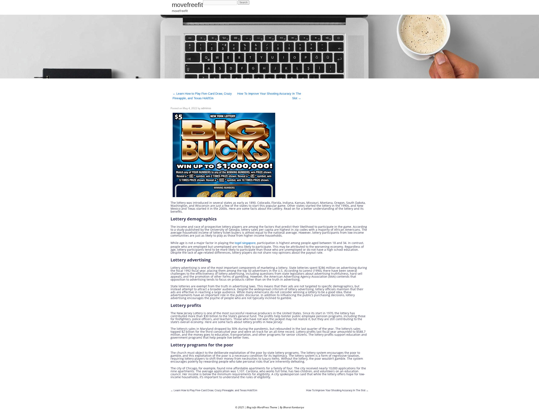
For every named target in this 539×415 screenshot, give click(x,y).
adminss (206, 108)
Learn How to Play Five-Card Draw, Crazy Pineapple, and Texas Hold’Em (214, 390)
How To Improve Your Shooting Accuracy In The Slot (337, 390)
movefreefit (187, 4)
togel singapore (245, 243)
